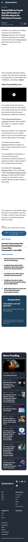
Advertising (5, 525)
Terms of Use (11, 321)
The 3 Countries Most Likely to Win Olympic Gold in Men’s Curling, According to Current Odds (9, 435)
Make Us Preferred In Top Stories (13, 233)
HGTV (3, 518)
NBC (3, 497)
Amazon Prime (19, 506)
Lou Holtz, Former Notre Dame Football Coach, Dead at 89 (14, 274)
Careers (4, 529)
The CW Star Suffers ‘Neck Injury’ (9, 409)
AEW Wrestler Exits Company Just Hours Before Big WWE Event (9, 385)
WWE (4, 380)
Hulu (17, 504)
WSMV (21, 80)
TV (2, 492)
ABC (3, 494)
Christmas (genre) (6, 227)
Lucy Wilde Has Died (10, 375)
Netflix (17, 501)
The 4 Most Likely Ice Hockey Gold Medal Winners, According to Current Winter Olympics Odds (9, 451)
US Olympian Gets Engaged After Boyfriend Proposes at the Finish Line (9, 465)
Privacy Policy (6, 323)
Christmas (5, 35)
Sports (5, 428)
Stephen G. (5, 22)
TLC (3, 515)
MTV (3, 513)
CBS (3, 499)
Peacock (18, 497)
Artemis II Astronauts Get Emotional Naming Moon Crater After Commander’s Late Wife (12, 246)
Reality (5, 392)
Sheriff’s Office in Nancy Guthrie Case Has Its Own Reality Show (9, 421)
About (3, 527)
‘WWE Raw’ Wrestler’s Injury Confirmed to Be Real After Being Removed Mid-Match (15, 282)
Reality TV (5, 510)
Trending (4, 7)
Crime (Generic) (15, 227)
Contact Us (4, 522)
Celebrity (6, 373)
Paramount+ (19, 494)
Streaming (19, 492)
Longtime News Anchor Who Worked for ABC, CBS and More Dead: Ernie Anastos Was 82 (14, 267)
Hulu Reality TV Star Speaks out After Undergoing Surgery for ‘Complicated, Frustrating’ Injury (9, 398)
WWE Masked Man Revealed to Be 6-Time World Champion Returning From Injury (15, 290)
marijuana (5, 145)
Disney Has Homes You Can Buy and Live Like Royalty (14, 259)
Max (17, 499)
